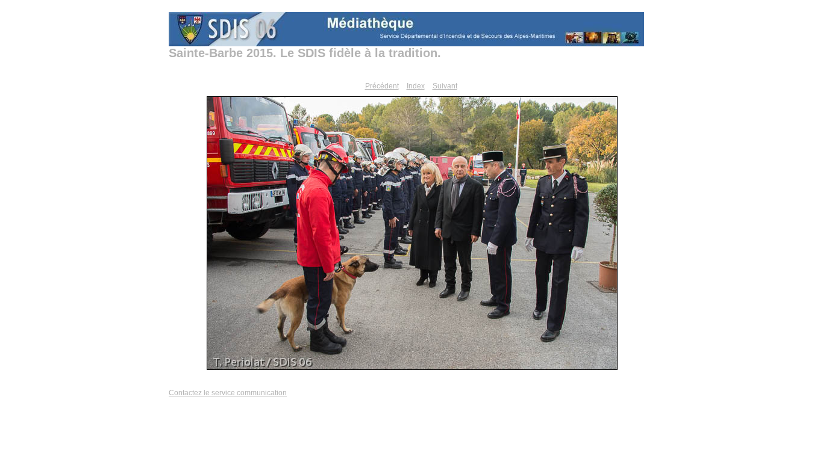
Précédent (382, 86)
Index (416, 86)
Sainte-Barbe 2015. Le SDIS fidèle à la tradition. (305, 53)
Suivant (445, 86)
